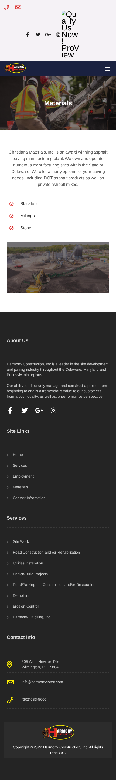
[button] (107, 68)
